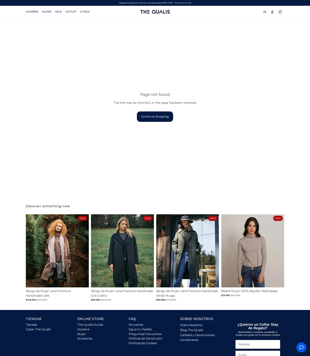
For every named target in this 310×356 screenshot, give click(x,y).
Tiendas (31, 324)
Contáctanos (189, 340)
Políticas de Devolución (145, 338)
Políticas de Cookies (143, 343)
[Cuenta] (272, 12)
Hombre (83, 329)
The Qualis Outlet (90, 324)
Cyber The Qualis (38, 329)
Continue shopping (155, 116)
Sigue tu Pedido (140, 329)
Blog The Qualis (191, 330)
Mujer (81, 334)
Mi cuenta (136, 324)
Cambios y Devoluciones (197, 335)
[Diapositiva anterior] (31, 251)
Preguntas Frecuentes (145, 334)
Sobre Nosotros (191, 325)
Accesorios (84, 338)
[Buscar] (265, 12)
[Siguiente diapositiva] (83, 251)
